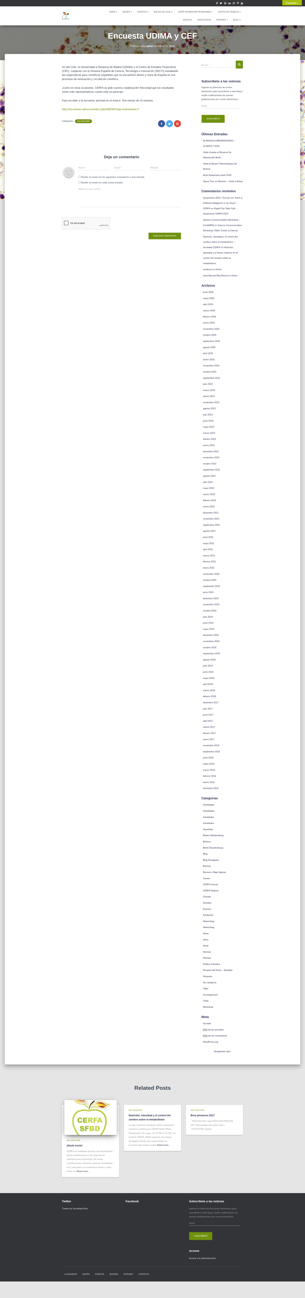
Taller (205, 988)
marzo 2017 (209, 727)
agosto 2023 (209, 408)
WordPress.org (210, 1042)
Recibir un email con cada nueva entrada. (102, 182)
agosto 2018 (209, 659)
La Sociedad (70, 1274)
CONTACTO (144, 1274)
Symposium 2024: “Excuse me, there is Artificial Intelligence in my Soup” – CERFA (222, 203)
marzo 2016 (209, 770)
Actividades (208, 804)
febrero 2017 (209, 733)
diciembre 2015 (211, 788)
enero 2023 (209, 445)
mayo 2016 (208, 763)
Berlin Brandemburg (213, 847)
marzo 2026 (209, 310)
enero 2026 (209, 322)
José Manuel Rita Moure (215, 275)
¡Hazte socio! (204, 20)
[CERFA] (66, 16)
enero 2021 (209, 567)
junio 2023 (208, 420)
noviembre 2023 (211, 402)
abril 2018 (208, 684)
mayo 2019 (208, 629)
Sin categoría (83, 121)
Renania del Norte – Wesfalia (217, 970)
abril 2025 (208, 353)
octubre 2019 (209, 610)
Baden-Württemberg (213, 835)
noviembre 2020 (211, 574)
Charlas (207, 896)
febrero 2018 (209, 696)
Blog (236, 20)
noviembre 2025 (211, 329)
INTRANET (221, 20)
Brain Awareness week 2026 (217, 175)
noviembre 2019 (211, 604)
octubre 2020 (209, 580)
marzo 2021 (209, 555)
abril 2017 (208, 721)
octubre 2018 (209, 647)
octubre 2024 (209, 371)
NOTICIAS (187, 20)
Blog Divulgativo (211, 860)
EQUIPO (126, 12)
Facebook (217, 3)
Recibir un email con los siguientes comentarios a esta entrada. (113, 177)
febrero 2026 (209, 316)
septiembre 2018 (211, 653)
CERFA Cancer (210, 884)
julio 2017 (208, 708)
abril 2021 (208, 549)
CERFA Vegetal (210, 890)
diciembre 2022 (211, 451)
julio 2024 (208, 384)
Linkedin (229, 3)
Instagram (234, 3)
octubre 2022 (209, 463)
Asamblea (208, 829)
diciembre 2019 (211, 598)
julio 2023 (208, 414)
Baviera (207, 841)
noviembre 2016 (211, 745)
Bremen (207, 866)
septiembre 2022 (211, 469)
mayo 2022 (208, 488)
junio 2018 (208, 672)
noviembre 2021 (211, 518)
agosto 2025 (209, 347)
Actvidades (208, 817)
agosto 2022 (209, 476)
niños (205, 939)
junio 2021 (208, 537)
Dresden (207, 903)
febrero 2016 (209, 776)
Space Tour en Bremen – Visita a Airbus (223, 181)
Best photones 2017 (203, 1115)
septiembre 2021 (211, 525)
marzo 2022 (209, 494)
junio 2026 (208, 292)
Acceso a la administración (202, 1258)
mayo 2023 (208, 427)
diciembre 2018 (211, 635)
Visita (205, 1000)
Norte (206, 945)
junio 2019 (208, 623)
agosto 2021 (209, 531)
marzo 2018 (209, 690)
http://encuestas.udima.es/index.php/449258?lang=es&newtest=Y (100, 109)
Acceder (207, 1023)
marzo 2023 (209, 433)
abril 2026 (208, 304)
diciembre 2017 (211, 702)
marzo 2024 (209, 390)
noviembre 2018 (211, 641)
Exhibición (208, 915)
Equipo (86, 1274)
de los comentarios (215, 1035)
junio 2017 (208, 714)
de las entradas (213, 1029)
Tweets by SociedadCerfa (75, 1208)
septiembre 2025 (211, 341)
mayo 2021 (208, 543)
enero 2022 (209, 506)
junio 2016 (208, 757)
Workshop (208, 1007)
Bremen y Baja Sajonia (214, 872)
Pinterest (238, 3)
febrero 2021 (209, 561)
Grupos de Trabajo (228, 12)
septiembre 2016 (211, 751)
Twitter (221, 3)
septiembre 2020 (211, 586)
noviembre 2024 (211, 365)
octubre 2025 (209, 335)
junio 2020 (208, 592)
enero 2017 (209, 739)
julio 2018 (208, 665)
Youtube (242, 3)
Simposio (207, 976)
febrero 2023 (209, 439)
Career (206, 878)
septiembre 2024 (211, 378)
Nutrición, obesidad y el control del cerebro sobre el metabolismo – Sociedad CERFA (220, 242)
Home (219, 269)
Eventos (207, 909)
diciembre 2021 (211, 512)
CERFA (112, 12)
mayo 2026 (208, 298)
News (206, 933)
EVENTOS (142, 12)
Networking (208, 921)
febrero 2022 (209, 500)
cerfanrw (207, 269)
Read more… (83, 1171)
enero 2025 (209, 359)
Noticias (207, 952)
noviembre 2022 (211, 457)
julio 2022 (208, 482)
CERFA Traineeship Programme (194, 12)
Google (225, 3)
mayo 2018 (208, 678)
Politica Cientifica (211, 964)
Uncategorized (210, 994)
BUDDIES (114, 1274)
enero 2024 (209, 396)
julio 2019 (208, 617)
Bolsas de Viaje (162, 12)
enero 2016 (209, 782)
